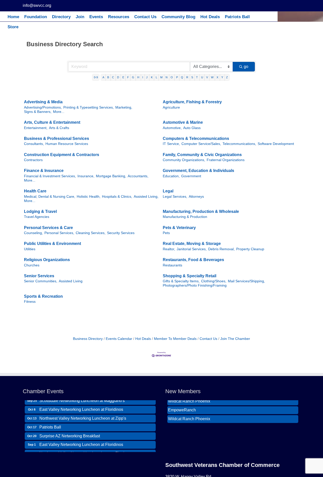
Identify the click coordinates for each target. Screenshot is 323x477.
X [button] (217, 77)
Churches (31, 265)
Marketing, (123, 107)
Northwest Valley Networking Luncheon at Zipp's (82, 415)
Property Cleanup (250, 249)
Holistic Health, (88, 196)
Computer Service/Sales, (201, 144)
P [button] (177, 77)
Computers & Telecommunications (196, 138)
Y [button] (222, 77)
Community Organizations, (184, 160)
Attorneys (196, 196)
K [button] (152, 77)
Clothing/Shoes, (213, 281)
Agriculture (171, 107)
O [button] (172, 77)
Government (191, 176)
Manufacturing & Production (185, 217)
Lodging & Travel (40, 211)
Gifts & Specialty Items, (181, 281)
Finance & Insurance (44, 170)
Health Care (35, 191)
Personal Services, (59, 233)
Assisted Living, (146, 196)
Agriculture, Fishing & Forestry (192, 102)
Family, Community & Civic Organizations (202, 155)
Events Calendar (119, 339)
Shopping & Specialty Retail (189, 276)
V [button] (207, 77)
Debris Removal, (221, 249)
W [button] (212, 77)
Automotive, (172, 128)
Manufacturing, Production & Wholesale (201, 211)
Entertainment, (35, 128)
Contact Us (208, 339)
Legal (168, 191)
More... (58, 112)
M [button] (161, 77)
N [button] (167, 77)
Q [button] (182, 77)
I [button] (142, 77)
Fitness (30, 302)
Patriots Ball (50, 424)
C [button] (113, 77)
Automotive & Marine (183, 122)
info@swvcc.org (37, 5)
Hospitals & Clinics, (117, 196)
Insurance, (85, 176)
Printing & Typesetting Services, (88, 107)
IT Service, (171, 144)
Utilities (29, 249)
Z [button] (227, 77)
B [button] (108, 77)
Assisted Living (71, 281)
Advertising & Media (43, 102)
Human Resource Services (66, 144)
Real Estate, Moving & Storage (192, 243)
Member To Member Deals (175, 339)
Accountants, (138, 176)
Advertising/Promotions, (43, 107)
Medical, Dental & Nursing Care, (49, 196)
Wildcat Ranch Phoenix (189, 416)
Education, (171, 176)
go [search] (246, 66)
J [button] (147, 77)
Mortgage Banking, (111, 176)
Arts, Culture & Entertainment (52, 122)
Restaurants (172, 265)
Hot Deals (143, 339)
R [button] (187, 77)
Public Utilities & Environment (52, 243)
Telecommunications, (239, 144)
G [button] (133, 77)
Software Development (276, 144)
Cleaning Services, (90, 233)
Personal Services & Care (48, 227)
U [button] (202, 77)
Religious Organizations (47, 260)
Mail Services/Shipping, (246, 281)
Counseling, (33, 233)
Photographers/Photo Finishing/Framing (195, 285)
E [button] (123, 77)
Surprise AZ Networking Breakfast (69, 433)
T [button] (197, 77)
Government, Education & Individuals (198, 170)
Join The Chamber (235, 339)
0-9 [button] (96, 77)
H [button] (138, 77)
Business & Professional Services (56, 138)
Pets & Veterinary (179, 227)
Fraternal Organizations (226, 160)
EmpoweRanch (182, 407)
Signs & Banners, (37, 112)
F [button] (128, 77)
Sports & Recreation (43, 296)
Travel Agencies (36, 217)
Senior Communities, (40, 281)
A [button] (103, 77)
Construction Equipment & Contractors (61, 155)
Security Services (120, 233)
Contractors (33, 160)
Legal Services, (175, 196)
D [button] (118, 77)
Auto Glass (192, 128)
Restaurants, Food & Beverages (193, 260)
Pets (166, 233)
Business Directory (88, 339)
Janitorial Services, (192, 249)
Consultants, (34, 144)
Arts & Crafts (59, 128)
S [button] (192, 77)
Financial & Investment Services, (50, 176)
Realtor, (169, 249)
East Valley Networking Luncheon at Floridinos (81, 406)
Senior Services (39, 276)
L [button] (156, 77)
